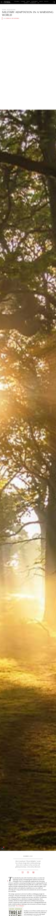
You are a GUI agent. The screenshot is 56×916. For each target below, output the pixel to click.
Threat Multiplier (20, 906)
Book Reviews (11, 9)
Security (26, 2)
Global (4, 9)
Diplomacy (16, 1)
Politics (46, 1)
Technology (33, 2)
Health (41, 1)
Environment (34, 1)
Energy (28, 1)
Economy (23, 1)
